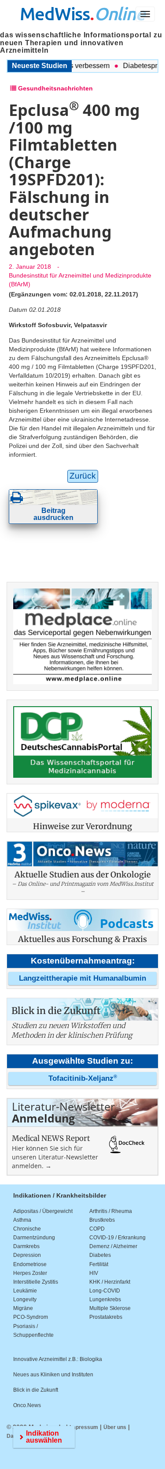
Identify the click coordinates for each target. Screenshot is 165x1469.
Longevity (25, 1299)
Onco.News (27, 1405)
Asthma (22, 1220)
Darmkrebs (26, 1246)
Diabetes (100, 1255)
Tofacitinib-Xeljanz (82, 1078)
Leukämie (25, 1291)
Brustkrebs (102, 1220)
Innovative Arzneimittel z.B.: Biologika (57, 1359)
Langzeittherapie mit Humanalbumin (82, 978)
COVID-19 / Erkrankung (117, 1237)
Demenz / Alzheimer (113, 1246)
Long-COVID (104, 1291)
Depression (27, 1255)
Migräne (23, 1308)
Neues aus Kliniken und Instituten (53, 1375)
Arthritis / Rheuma (110, 1211)
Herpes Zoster (30, 1273)
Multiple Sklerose (110, 1308)
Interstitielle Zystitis (35, 1282)
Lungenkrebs (105, 1299)
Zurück (83, 475)
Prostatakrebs (105, 1317)
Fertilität (98, 1264)
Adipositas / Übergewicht (43, 1211)
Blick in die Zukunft (35, 1390)
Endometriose (30, 1264)
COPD (97, 1229)
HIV (93, 1273)
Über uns (114, 1427)
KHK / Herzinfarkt (109, 1282)
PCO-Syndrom (30, 1317)
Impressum (84, 1427)
